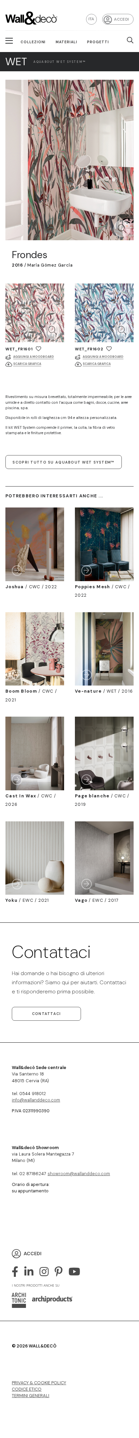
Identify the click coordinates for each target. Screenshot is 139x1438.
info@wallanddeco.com (36, 1100)
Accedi (121, 19)
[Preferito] (38, 348)
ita (91, 19)
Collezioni (33, 42)
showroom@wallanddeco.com (79, 1173)
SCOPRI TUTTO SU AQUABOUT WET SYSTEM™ (63, 462)
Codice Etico (26, 1389)
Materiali (66, 42)
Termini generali (30, 1395)
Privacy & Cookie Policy (39, 1383)
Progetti (98, 42)
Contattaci (46, 1013)
